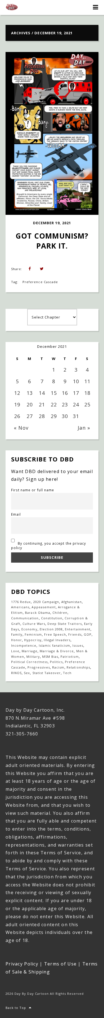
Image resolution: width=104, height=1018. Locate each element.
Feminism (33, 634)
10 (76, 381)
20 (30, 404)
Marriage (29, 651)
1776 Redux (21, 602)
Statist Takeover (46, 673)
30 (65, 416)
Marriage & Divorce (57, 651)
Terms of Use (60, 964)
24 (76, 404)
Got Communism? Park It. (53, 241)
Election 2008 (51, 629)
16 (65, 393)
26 (17, 416)
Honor (16, 640)
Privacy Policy (22, 964)
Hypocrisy (32, 640)
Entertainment (77, 629)
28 (42, 416)
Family (16, 634)
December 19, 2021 (52, 222)
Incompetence (23, 645)
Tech (67, 673)
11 (87, 381)
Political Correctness (29, 662)
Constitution (51, 618)
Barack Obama (37, 612)
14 (42, 393)
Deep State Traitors (64, 624)
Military (33, 656)
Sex (27, 673)
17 (76, 393)
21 (42, 404)
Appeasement (43, 607)
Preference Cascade (40, 282)
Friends (74, 634)
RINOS (16, 673)
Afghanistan (71, 602)
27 (30, 416)
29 (54, 416)
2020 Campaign (46, 602)
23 (65, 404)
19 (17, 404)
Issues (77, 645)
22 (54, 404)
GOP (88, 634)
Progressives (38, 667)
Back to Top (16, 1008)
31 (76, 416)
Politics (56, 662)
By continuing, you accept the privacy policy (48, 545)
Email (16, 514)
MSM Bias (50, 656)
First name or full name (32, 490)
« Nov (21, 427)
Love (15, 651)
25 (87, 404)
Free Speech (55, 634)
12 (17, 393)
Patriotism (69, 656)
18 (87, 393)
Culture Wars (33, 624)
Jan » (84, 427)
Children (59, 612)
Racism (58, 667)
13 (30, 393)
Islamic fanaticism (54, 645)
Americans (20, 607)
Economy (29, 629)
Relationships (78, 667)
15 (54, 393)
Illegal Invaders (57, 640)
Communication (25, 618)
